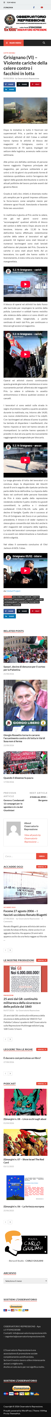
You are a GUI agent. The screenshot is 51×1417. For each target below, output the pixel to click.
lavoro (39, 599)
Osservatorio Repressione (28, 78)
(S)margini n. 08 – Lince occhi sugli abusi (25, 1119)
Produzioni (8, 995)
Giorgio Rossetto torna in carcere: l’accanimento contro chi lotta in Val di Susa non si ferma (24, 738)
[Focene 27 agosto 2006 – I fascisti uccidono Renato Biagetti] (25, 888)
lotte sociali (9, 53)
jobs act (30, 599)
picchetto (34, 602)
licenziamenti (10, 602)
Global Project (13, 591)
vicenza (16, 605)
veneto (7, 605)
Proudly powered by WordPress (18, 1410)
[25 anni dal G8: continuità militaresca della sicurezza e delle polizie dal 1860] (25, 978)
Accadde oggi (9, 907)
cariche (27, 597)
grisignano (19, 599)
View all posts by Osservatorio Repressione (32, 838)
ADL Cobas (17, 597)
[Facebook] (34, 7)
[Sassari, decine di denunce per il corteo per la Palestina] (25, 650)
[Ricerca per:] (25, 856)
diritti (36, 597)
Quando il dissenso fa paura (18, 777)
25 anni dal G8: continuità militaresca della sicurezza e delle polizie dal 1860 (22, 1002)
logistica (23, 602)
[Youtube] (41, 7)
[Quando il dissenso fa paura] (25, 763)
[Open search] (44, 43)
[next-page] (10, 950)
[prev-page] (6, 950)
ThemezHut (15, 1413)
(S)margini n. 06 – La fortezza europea (24, 1206)
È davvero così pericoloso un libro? (22, 1058)
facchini (8, 599)
